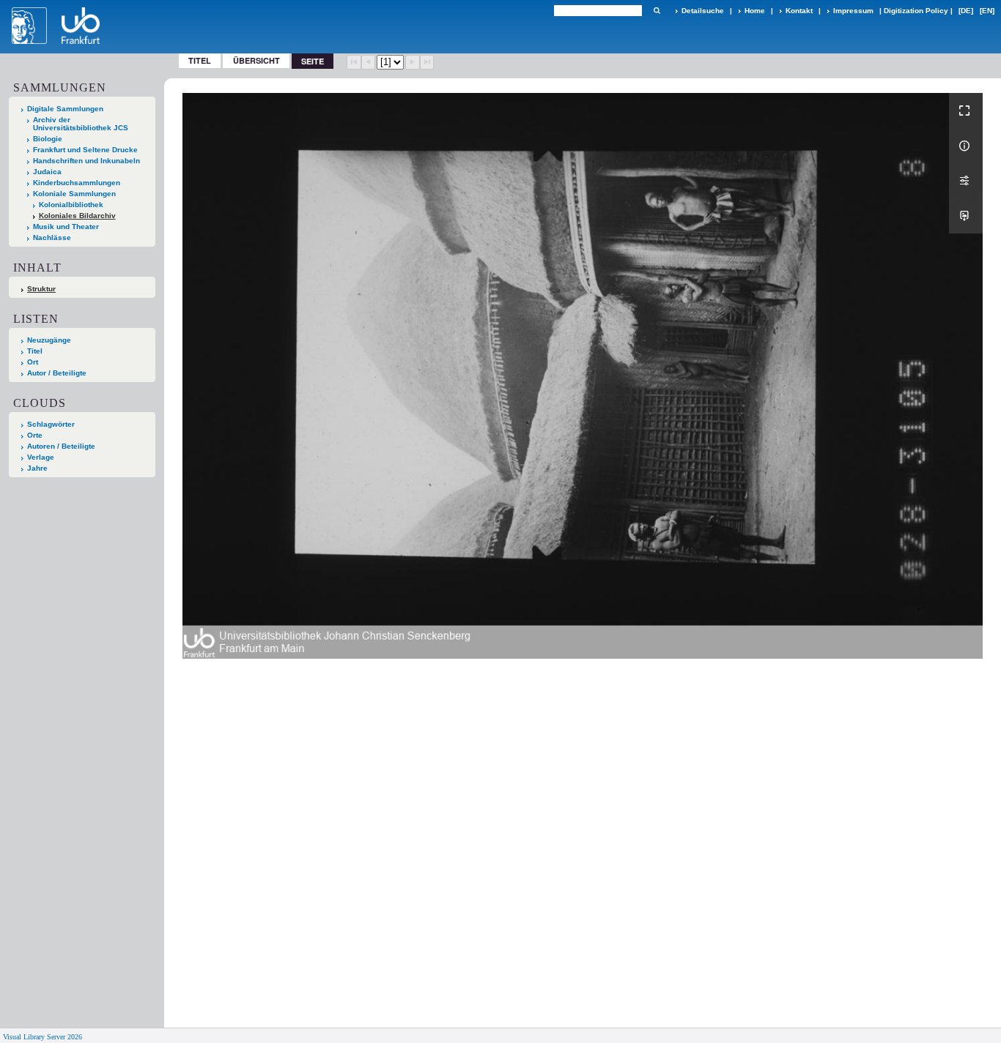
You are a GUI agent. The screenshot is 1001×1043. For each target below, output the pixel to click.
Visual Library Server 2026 (42, 1037)
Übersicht (256, 60)
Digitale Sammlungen (65, 109)
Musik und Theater (66, 227)
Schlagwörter (51, 424)
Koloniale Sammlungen (74, 194)
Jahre (37, 468)
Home (755, 11)
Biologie (47, 139)
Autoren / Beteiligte (61, 446)
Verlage (40, 457)
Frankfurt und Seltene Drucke (85, 150)
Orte (35, 435)
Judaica (47, 172)
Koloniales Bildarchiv (77, 216)
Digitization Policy (916, 11)
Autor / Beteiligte (56, 373)
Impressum (853, 11)
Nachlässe (52, 237)
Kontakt (799, 11)
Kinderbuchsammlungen (76, 183)
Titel (199, 60)
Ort (32, 362)
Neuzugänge (49, 340)
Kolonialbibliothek (71, 205)
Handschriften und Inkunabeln (86, 161)
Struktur (41, 289)
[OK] (656, 10)
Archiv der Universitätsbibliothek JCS (80, 124)
